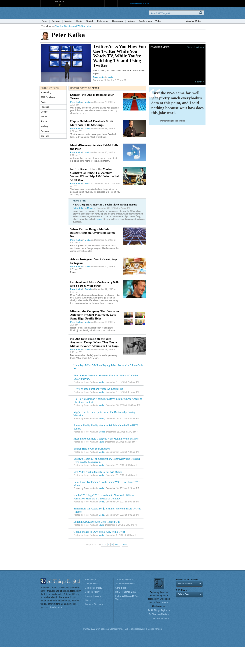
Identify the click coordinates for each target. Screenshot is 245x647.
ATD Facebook (48, 97)
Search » (199, 81)
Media (79, 21)
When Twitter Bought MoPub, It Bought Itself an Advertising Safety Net (92, 233)
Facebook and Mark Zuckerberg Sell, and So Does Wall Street (94, 283)
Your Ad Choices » (124, 579)
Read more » (56, 607)
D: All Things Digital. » (159, 610)
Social (89, 21)
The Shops (59, 2)
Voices (131, 21)
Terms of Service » (94, 604)
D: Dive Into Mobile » (159, 618)
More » (165, 602)
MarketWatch (72, 1)
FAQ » (88, 600)
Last (125, 544)
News (44, 21)
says (99, 219)
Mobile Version (155, 629)
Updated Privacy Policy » (139, 3)
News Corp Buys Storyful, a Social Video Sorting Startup (105, 204)
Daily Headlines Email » (126, 592)
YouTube (45, 136)
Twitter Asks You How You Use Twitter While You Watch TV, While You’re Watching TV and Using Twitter (119, 56)
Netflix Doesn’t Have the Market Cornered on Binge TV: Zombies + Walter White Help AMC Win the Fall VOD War (95, 174)
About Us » (90, 579)
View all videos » (196, 47)
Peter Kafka (98, 77)
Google (44, 112)
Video (158, 21)
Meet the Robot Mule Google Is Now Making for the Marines (106, 438)
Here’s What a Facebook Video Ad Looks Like (98, 388)
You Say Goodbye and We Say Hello (73, 26)
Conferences (145, 21)
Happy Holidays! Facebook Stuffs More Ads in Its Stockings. (92, 123)
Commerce (117, 21)
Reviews (56, 21)
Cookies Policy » (93, 592)
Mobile (68, 21)
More (122, 3)
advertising (46, 92)
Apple (43, 102)
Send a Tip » (121, 588)
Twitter (44, 116)
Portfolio (99, 1)
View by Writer (193, 21)
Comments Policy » (94, 588)
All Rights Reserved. (135, 629)
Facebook (45, 107)
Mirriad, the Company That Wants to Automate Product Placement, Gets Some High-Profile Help (94, 315)
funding (44, 126)
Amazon (45, 131)
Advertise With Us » (125, 583)
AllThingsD (59, 13)
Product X (110, 1)
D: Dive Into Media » (159, 614)
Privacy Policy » (93, 596)
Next (117, 544)
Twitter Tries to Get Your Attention (92, 448)
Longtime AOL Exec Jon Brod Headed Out (97, 521)
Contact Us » (91, 583)
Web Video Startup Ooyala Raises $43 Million (98, 472)
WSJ (46, 1)
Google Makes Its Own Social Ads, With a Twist (99, 531)
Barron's (85, 1)
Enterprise (102, 21)
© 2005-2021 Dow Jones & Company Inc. (103, 629)
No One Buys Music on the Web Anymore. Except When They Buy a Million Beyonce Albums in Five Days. (94, 342)
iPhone (44, 121)
